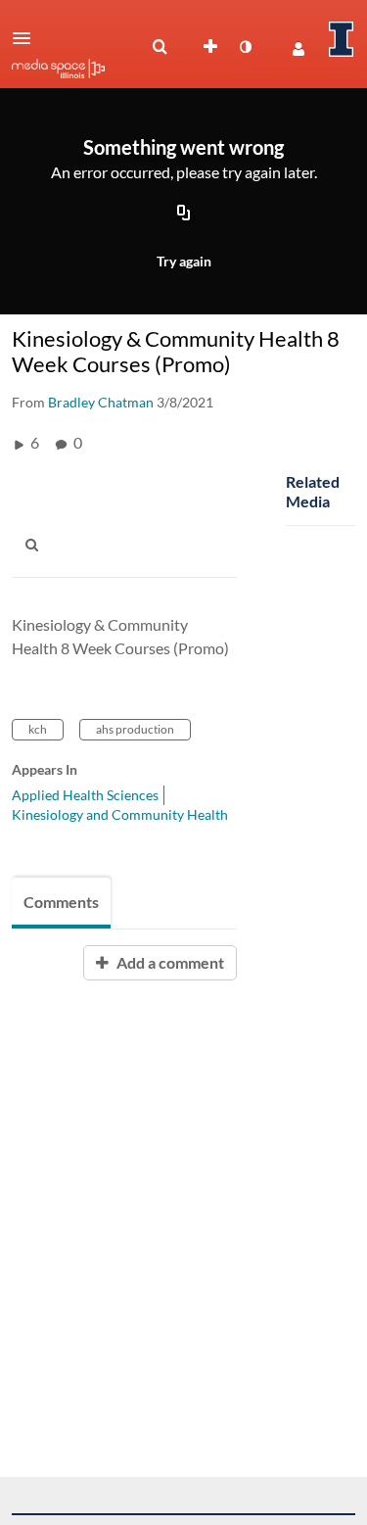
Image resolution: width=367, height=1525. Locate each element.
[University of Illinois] (341, 39)
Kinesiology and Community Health (120, 814)
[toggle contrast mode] (244, 47)
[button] (27, 38)
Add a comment (169, 962)
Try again (184, 261)
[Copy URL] (184, 214)
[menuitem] (159, 47)
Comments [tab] (61, 901)
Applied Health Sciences (85, 794)
